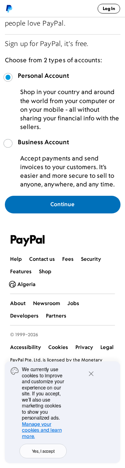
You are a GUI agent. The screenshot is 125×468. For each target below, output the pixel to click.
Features (21, 271)
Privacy (84, 347)
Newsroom (46, 303)
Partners (56, 316)
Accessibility (25, 347)
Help (16, 259)
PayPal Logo (27, 241)
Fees (68, 259)
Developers (24, 316)
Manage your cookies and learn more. (42, 430)
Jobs (73, 303)
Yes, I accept (43, 451)
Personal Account (43, 75)
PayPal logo (9, 8)
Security (91, 259)
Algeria (26, 284)
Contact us (42, 259)
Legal (107, 347)
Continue (62, 204)
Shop (45, 271)
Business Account (43, 142)
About (18, 303)
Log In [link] (109, 8)
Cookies (58, 347)
